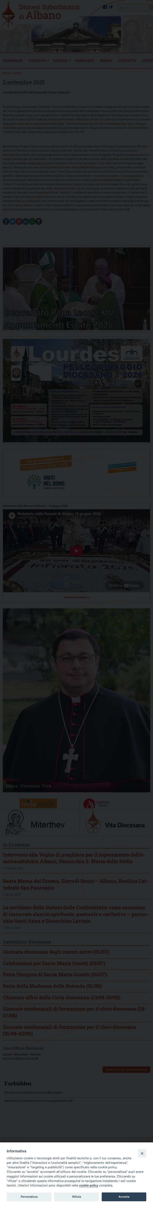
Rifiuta (76, 1196)
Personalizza (29, 1196)
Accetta (123, 1196)
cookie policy (88, 1185)
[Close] (142, 1153)
